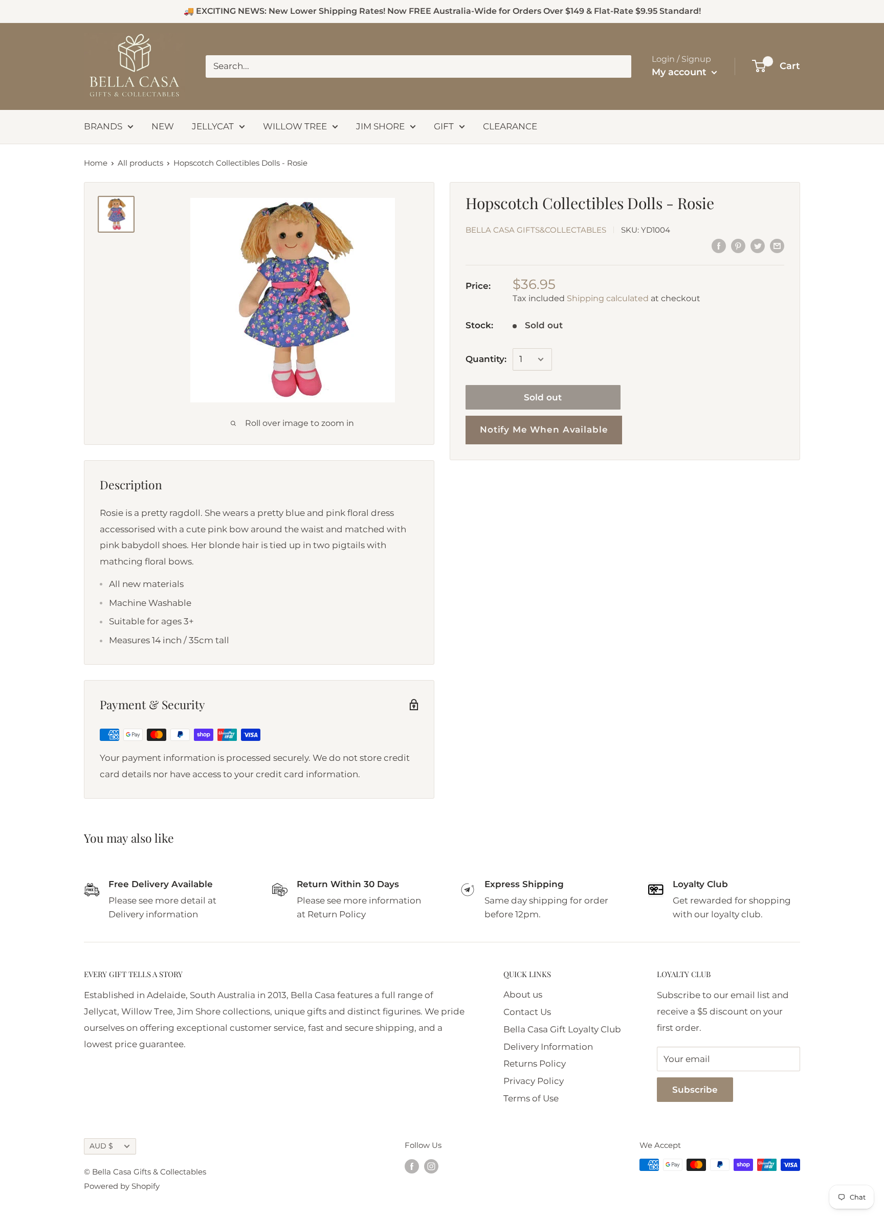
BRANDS (103, 126)
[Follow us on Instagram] (431, 1166)
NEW (162, 126)
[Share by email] (777, 246)
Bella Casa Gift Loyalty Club (562, 1029)
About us (522, 994)
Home (95, 163)
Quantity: (486, 359)
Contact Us (527, 1012)
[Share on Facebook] (719, 246)
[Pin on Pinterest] (738, 246)
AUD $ (101, 1145)
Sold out (543, 397)
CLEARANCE (510, 126)
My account (680, 72)
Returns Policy (534, 1063)
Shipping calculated (608, 299)
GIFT (444, 126)
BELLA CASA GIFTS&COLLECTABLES (536, 230)
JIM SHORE (380, 126)
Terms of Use (531, 1098)
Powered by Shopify (122, 1186)
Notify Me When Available (544, 429)
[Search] (618, 66)
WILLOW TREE (295, 126)
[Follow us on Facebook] (412, 1166)
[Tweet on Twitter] (757, 246)
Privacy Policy (533, 1081)
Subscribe (695, 1090)
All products (140, 163)
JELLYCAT (213, 126)
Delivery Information (548, 1047)
